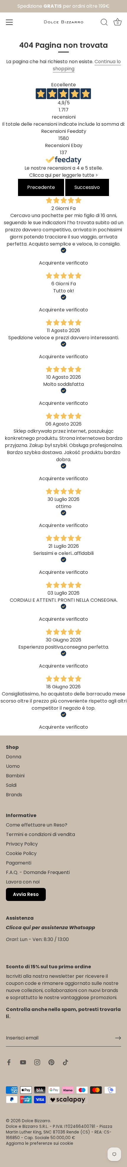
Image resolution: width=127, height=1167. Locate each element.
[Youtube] (23, 1061)
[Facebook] (9, 1061)
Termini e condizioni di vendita (40, 834)
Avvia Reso (26, 894)
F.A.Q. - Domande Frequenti (38, 872)
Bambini (15, 775)
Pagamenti (18, 862)
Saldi (11, 785)
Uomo (13, 766)
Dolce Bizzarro (36, 1121)
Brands (14, 794)
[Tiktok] (66, 1061)
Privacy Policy (22, 843)
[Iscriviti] (118, 1038)
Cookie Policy (21, 853)
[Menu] (9, 22)
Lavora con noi (23, 881)
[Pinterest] (51, 1061)
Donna (13, 756)
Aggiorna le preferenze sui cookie (39, 1143)
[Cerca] (104, 23)
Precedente (41, 187)
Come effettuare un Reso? (36, 824)
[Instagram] (37, 1061)
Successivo (87, 187)
